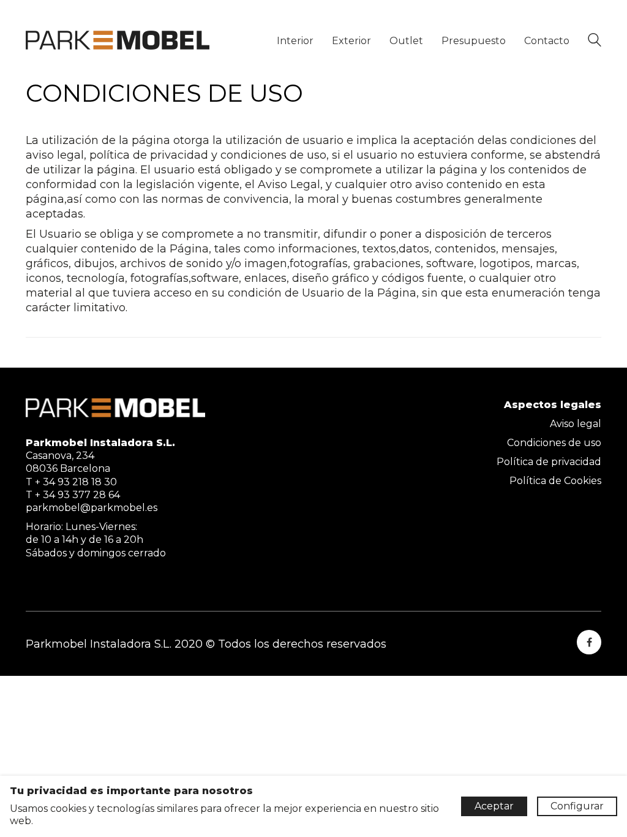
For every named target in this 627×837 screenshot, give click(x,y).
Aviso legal (575, 424)
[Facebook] (589, 642)
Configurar (577, 806)
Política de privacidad (549, 462)
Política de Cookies (555, 481)
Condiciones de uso (554, 443)
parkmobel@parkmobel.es (91, 507)
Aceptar (494, 806)
